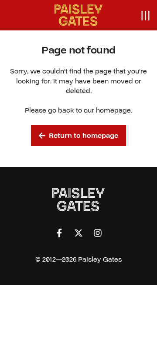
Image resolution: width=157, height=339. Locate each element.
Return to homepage (83, 135)
